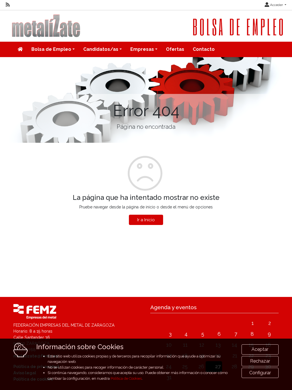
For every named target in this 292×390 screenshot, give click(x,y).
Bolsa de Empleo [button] (51, 49)
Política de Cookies (126, 378)
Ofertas (175, 49)
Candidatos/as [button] (100, 49)
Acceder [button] (276, 5)
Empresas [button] (142, 49)
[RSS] (8, 5)
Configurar (260, 372)
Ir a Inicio (146, 219)
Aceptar (260, 349)
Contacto (204, 49)
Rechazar (260, 361)
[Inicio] (20, 49)
